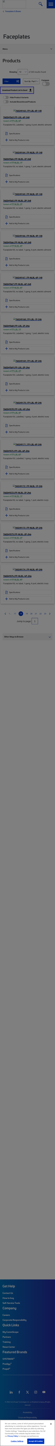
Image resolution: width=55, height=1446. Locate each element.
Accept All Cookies (36, 1441)
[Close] (51, 1424)
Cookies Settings (17, 1441)
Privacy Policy (13, 1436)
